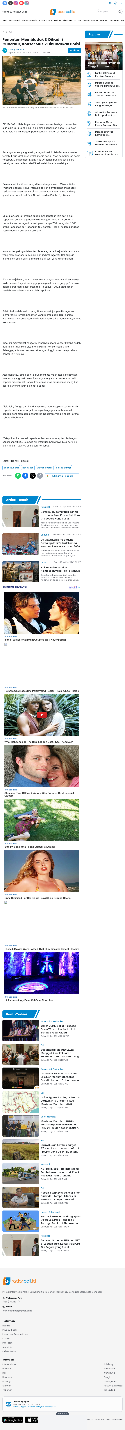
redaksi (6, 1325)
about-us (7, 1347)
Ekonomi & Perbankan (52, 1021)
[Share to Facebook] (25, 476)
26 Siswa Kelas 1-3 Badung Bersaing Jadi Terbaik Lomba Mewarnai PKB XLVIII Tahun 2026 (60, 543)
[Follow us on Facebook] (4, 3)
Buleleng (108, 1364)
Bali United (109, 1390)
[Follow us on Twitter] (10, 3)
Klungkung (109, 1372)
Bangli (107, 1377)
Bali (10, 32)
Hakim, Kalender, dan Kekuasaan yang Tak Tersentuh (60, 569)
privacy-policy (9, 1329)
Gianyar (6, 1385)
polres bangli (63, 467)
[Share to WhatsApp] (18, 476)
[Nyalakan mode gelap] (121, 3)
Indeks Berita (9, 1351)
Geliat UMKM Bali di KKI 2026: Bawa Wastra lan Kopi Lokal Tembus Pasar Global (58, 1029)
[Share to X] (33, 476)
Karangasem (110, 1381)
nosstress (27, 467)
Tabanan (7, 1390)
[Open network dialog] (110, 3)
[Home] (3, 32)
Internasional (9, 1364)
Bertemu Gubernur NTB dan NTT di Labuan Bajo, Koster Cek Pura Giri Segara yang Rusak (60, 515)
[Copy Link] (40, 476)
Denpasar (7, 1377)
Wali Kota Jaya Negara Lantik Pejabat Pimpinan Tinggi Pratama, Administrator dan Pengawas (104, 66)
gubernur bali (11, 467)
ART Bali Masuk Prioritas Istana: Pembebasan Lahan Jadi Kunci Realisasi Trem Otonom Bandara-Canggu (60, 1174)
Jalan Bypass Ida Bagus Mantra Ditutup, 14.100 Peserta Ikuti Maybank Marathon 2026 (60, 1101)
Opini (43, 562)
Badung (45, 534)
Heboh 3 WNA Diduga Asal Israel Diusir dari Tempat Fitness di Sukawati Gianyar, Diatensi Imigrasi (60, 1198)
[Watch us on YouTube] (21, 3)
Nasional (45, 506)
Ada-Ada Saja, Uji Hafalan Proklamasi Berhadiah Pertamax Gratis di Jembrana (106, 146)
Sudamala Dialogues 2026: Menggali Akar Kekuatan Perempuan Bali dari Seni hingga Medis (61, 1055)
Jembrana (109, 1368)
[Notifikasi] (115, 3)
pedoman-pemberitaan (15, 1334)
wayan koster (44, 467)
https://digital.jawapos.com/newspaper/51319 (35, 1406)
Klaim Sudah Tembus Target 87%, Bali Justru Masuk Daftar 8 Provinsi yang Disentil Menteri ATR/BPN (60, 1150)
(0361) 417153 (9, 1301)
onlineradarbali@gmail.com (17, 1310)
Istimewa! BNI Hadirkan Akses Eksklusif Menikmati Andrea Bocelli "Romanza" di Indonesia (60, 1077)
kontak (6, 1338)
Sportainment (48, 1116)
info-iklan (7, 1342)
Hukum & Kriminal (50, 1212)
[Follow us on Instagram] (15, 3)
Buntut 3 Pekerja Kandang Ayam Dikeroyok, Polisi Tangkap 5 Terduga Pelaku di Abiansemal (60, 1220)
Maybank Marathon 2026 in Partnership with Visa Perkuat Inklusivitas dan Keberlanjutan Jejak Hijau (59, 1126)
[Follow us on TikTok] (26, 3)
